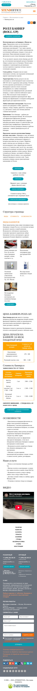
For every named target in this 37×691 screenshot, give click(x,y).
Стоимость (14, 216)
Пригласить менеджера (18, 199)
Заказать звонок (6, 4)
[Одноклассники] (31, 23)
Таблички (18, 527)
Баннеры (18, 532)
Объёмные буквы (19, 541)
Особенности (26, 216)
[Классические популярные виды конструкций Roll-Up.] (26, 244)
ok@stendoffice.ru (31, 2)
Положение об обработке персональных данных (16, 655)
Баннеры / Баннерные (13, 36)
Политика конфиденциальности (13, 649)
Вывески (18, 529)
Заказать (18, 179)
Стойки (18, 544)
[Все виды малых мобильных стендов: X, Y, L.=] (26, 265)
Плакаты (19, 534)
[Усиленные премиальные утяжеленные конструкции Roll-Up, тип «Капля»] (10, 265)
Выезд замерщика (18, 189)
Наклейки (18, 537)
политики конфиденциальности (16, 640)
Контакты (18, 168)
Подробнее (10, 304)
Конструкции (18, 546)
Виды (6, 216)
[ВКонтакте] (29, 23)
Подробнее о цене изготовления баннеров (18, 410)
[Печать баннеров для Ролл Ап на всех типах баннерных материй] (10, 244)
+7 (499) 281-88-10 (6, 2)
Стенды (18, 539)
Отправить (18, 644)
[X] (34, 23)
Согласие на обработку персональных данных (18, 652)
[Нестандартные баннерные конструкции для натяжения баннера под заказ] (10, 286)
